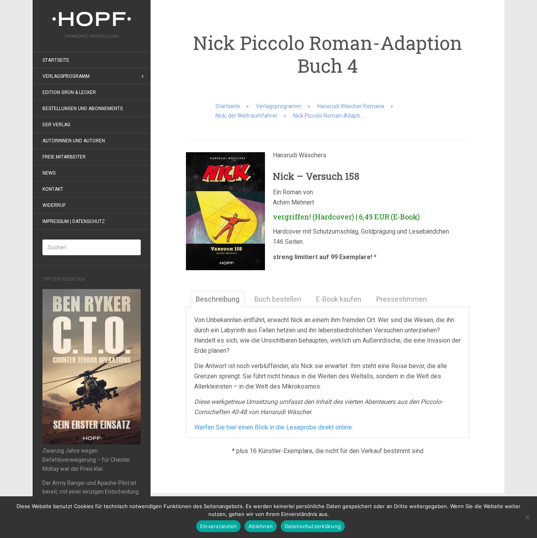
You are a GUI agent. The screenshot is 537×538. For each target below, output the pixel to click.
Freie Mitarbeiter (64, 157)
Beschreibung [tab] (217, 299)
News (48, 173)
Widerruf (54, 205)
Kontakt (52, 189)
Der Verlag (56, 124)
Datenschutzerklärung (313, 526)
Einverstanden (218, 526)
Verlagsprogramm (66, 76)
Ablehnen (260, 526)
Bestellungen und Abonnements (82, 108)
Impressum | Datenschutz (73, 221)
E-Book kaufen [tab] (338, 299)
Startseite (55, 60)
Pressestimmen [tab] (401, 299)
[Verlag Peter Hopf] (92, 19)
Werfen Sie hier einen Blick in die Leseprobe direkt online (273, 427)
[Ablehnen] (527, 517)
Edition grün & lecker (69, 92)
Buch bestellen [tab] (277, 299)
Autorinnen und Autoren (73, 141)
